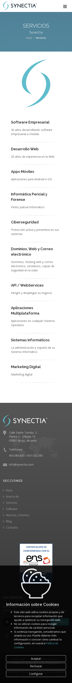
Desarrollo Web (25, 149)
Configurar (36, 674)
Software (11, 509)
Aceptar (36, 658)
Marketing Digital (26, 367)
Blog (9, 521)
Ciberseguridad (25, 222)
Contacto (12, 527)
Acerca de (12, 496)
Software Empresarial (30, 122)
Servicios (11, 503)
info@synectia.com (21, 464)
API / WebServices (27, 285)
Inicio (29, 38)
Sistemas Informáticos (30, 340)
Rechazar (36, 666)
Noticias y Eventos (17, 515)
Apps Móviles (22, 171)
